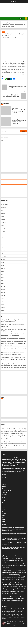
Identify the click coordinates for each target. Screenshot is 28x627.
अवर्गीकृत (3, 220)
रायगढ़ (2, 298)
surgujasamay (6, 37)
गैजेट (2, 247)
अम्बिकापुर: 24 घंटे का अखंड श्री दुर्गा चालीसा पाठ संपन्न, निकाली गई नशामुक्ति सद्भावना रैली (19, 110)
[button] (24, 18)
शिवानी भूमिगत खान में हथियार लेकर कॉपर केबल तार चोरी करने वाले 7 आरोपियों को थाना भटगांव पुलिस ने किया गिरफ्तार (13, 548)
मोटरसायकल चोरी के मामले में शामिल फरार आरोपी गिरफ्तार (13, 339)
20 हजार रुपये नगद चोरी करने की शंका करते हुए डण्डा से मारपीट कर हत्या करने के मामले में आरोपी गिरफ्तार (12, 353)
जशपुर (2, 253)
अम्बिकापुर (13, 108)
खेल (2, 241)
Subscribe (26, 18)
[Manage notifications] (3, 623)
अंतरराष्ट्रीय (3, 207)
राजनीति (3, 295)
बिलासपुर (3, 277)
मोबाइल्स (3, 292)
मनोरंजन (3, 286)
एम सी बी (3, 232)
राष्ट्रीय (2, 304)
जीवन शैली (3, 256)
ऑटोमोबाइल (3, 235)
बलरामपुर (3, 271)
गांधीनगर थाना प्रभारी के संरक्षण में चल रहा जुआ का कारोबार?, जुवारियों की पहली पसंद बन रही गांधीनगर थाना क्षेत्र (14, 534)
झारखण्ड (3, 259)
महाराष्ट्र (3, 289)
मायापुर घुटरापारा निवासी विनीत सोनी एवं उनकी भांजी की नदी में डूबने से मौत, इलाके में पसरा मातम (14, 543)
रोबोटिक (3, 307)
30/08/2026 (15, 112)
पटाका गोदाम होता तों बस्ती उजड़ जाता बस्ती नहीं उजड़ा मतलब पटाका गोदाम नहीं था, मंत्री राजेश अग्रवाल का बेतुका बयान (13, 539)
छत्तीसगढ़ (3, 32)
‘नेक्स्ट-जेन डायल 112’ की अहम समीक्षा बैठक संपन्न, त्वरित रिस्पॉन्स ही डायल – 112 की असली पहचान (13, 335)
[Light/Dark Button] (21, 18)
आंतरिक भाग (3, 223)
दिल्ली (2, 265)
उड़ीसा (2, 226)
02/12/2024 (13, 37)
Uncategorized (4, 204)
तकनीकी (3, 262)
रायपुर (2, 301)
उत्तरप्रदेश (3, 229)
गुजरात (2, 244)
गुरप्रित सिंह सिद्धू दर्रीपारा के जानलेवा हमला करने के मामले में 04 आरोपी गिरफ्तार (19, 121)
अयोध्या (2, 217)
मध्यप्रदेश (3, 283)
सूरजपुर (2, 311)
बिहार (2, 280)
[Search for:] (10, 131)
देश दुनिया (3, 268)
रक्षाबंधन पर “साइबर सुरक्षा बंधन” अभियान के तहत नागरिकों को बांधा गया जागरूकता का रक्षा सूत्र (13, 349)
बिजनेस (2, 274)
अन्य (2, 210)
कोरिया (2, 238)
